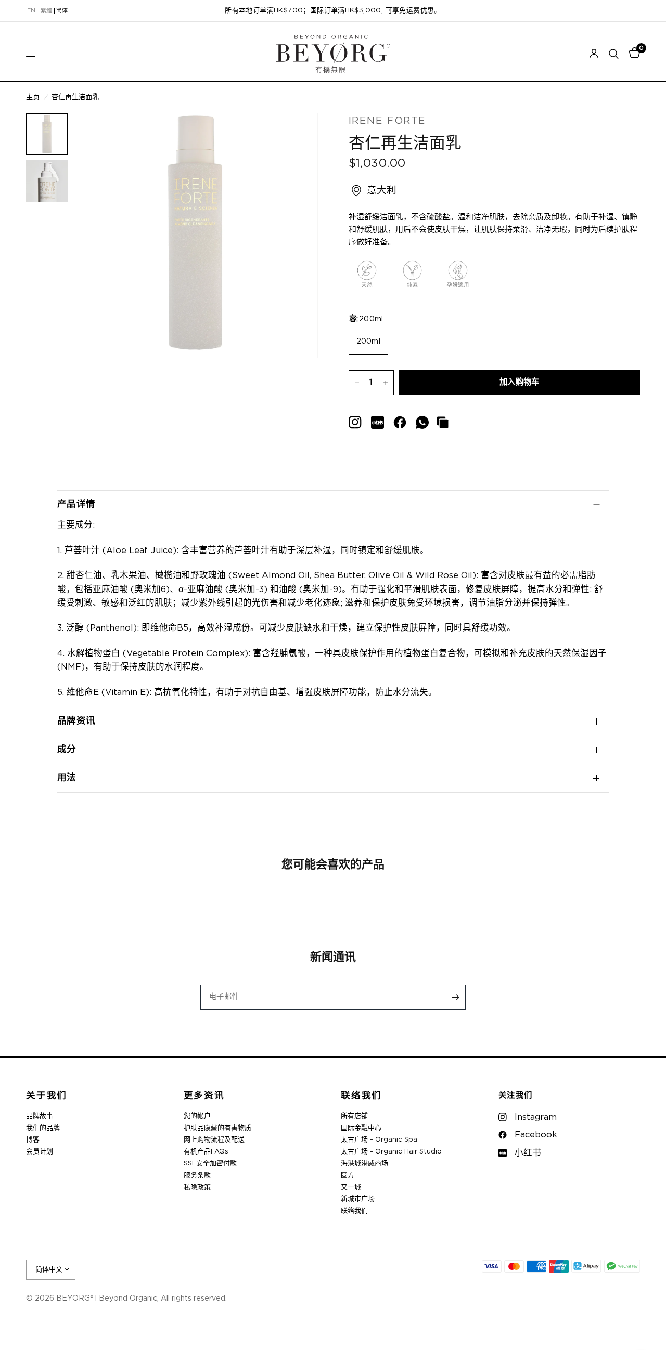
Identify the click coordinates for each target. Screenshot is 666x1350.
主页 (33, 97)
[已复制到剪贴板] (442, 422)
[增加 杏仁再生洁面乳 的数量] (385, 383)
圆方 (347, 1175)
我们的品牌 (43, 1128)
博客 (33, 1139)
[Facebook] (399, 422)
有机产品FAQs (206, 1151)
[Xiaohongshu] (355, 422)
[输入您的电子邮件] (455, 997)
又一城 (351, 1187)
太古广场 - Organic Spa (379, 1139)
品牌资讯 (76, 721)
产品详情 (76, 504)
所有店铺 (354, 1116)
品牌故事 (39, 1116)
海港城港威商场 (364, 1163)
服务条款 (197, 1175)
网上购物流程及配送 (214, 1139)
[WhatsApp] (422, 422)
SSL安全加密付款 (210, 1163)
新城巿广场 (358, 1199)
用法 (66, 777)
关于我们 (46, 1096)
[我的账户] (594, 54)
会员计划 (39, 1151)
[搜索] (614, 54)
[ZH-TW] (46, 11)
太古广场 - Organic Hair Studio (391, 1151)
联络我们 (361, 1096)
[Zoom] (296, 135)
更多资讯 (204, 1096)
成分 (66, 749)
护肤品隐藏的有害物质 (217, 1128)
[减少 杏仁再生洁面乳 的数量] (357, 383)
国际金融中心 (361, 1128)
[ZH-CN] (62, 11)
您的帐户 (197, 1116)
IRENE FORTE (387, 121)
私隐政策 (197, 1187)
